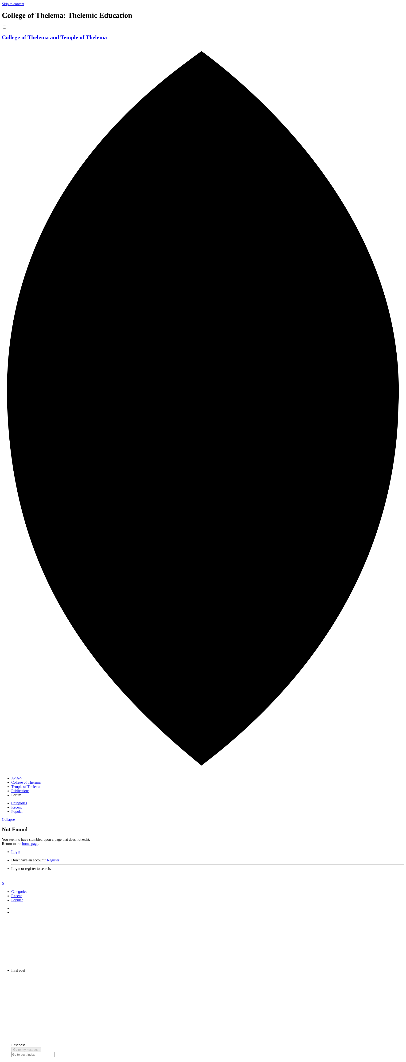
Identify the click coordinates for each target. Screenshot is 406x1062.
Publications (20, 791)
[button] (8, 819)
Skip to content (13, 4)
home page (30, 844)
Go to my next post (26, 1049)
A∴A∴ (16, 778)
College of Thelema (26, 782)
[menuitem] (207, 852)
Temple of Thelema (25, 787)
